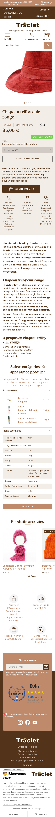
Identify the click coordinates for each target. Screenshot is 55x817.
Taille (5, 140)
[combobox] (27, 150)
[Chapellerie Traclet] (27, 24)
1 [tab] (24, 103)
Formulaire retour (13, 12)
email (47, 216)
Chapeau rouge (32, 385)
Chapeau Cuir (11, 379)
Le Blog (7, 17)
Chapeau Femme (25, 382)
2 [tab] (26, 103)
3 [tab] (28, 103)
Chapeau (41, 382)
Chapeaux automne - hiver (35, 379)
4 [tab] (30, 103)
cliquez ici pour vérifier (24, 717)
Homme (17, 385)
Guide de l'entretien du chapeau (8, 227)
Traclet (6, 124)
